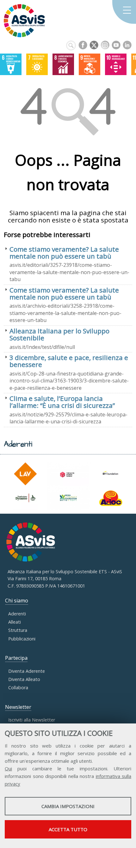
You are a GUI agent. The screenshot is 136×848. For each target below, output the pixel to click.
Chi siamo (16, 600)
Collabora (18, 687)
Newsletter (18, 706)
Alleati (14, 622)
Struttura (17, 630)
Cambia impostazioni (68, 806)
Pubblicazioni (21, 639)
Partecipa (16, 657)
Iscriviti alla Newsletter (31, 720)
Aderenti (17, 614)
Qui (8, 768)
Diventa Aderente (26, 671)
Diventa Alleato (24, 679)
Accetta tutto (68, 829)
